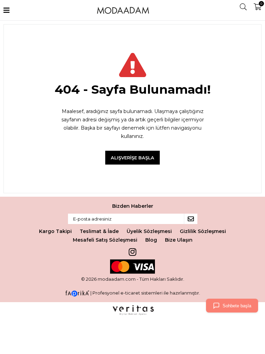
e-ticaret (130, 293)
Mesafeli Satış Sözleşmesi (105, 240)
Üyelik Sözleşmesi (149, 231)
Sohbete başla (237, 305)
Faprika (77, 293)
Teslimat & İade (99, 231)
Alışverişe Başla (132, 157)
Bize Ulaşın (179, 240)
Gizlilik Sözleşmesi (203, 231)
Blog (151, 240)
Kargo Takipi (55, 231)
